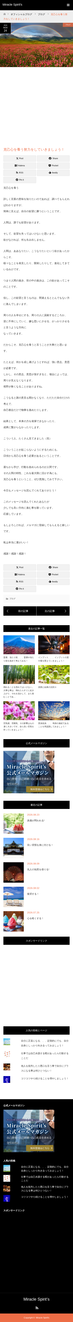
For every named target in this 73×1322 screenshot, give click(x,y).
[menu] (68, 5)
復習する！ (33, 893)
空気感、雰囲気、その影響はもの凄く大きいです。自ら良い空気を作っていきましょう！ (18, 726)
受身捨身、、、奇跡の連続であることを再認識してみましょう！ (53, 725)
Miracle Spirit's (12, 4)
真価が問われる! (35, 820)
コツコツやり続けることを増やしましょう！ (45, 1078)
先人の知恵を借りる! (38, 869)
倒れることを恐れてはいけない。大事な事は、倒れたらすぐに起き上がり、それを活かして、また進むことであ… (18, 692)
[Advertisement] (36, 107)
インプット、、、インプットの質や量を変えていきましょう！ (53, 659)
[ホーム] (4, 13)
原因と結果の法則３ (47, 687)
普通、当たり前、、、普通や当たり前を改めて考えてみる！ (18, 659)
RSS (36, 1307)
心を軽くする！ (35, 918)
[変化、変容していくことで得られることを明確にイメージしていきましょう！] (19, 611)
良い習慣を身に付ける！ (40, 845)
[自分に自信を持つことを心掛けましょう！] (53, 611)
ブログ (67, 25)
